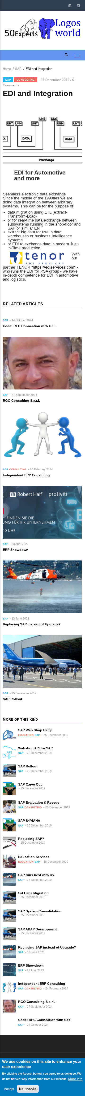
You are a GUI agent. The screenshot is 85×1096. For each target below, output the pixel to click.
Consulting (26, 79)
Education (26, 735)
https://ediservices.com (53, 267)
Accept (9, 1089)
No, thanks (28, 1089)
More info (75, 1079)
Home (7, 69)
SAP (18, 69)
